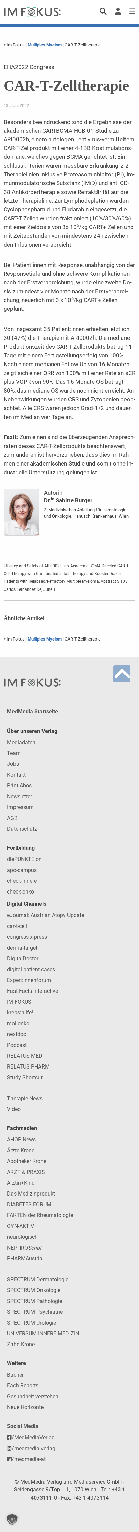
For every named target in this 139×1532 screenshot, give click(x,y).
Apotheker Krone (26, 1161)
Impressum (20, 807)
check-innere (22, 881)
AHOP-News (21, 1139)
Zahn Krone (21, 1344)
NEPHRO (24, 1248)
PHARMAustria (25, 1258)
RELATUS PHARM (28, 1066)
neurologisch (22, 1237)
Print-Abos (19, 785)
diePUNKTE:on (24, 859)
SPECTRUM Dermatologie (37, 1279)
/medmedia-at (29, 1459)
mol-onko (18, 1023)
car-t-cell (17, 926)
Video (14, 1109)
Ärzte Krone (20, 1150)
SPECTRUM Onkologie (33, 1290)
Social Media (22, 1426)
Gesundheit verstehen (32, 1396)
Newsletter (19, 796)
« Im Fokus (15, 44)
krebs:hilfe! (20, 1012)
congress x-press (27, 937)
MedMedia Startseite (32, 711)
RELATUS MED (25, 1056)
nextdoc (16, 1034)
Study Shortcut (25, 1077)
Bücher (15, 1375)
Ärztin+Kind (21, 1183)
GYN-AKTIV (20, 1226)
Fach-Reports (22, 1385)
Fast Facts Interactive (32, 991)
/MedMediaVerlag (33, 1437)
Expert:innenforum (29, 980)
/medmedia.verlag (33, 1448)
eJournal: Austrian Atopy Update (45, 915)
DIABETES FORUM (29, 1204)
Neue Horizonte (25, 1407)
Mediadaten (21, 742)
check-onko (20, 891)
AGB (12, 818)
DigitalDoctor (22, 958)
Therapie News (25, 1098)
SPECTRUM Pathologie (34, 1301)
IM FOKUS (19, 1002)
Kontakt (16, 775)
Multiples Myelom (45, 44)
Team (14, 753)
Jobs (13, 764)
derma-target (22, 948)
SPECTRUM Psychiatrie (35, 1312)
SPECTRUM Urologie (31, 1323)
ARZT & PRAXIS (26, 1172)
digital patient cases (31, 969)
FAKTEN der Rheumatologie (40, 1215)
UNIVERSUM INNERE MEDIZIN (43, 1333)
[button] (12, 1520)
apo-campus (22, 870)
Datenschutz (22, 829)
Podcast (17, 1045)
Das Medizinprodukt (31, 1193)
